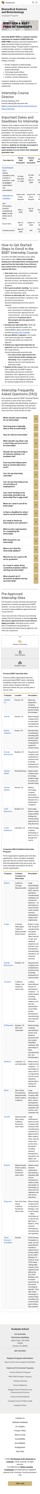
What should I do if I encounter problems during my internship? (15, 578)
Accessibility (20, 1439)
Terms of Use (20, 1435)
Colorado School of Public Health (20, 1401)
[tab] (20, 641)
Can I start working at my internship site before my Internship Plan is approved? (15, 495)
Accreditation (20, 1443)
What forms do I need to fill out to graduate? (15, 558)
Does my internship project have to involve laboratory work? (15, 464)
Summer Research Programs (20, 1372)
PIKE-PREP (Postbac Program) (20, 1377)
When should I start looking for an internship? (15, 419)
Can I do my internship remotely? (13, 474)
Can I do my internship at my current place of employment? (15, 484)
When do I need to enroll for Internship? (15, 504)
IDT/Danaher (8, 1025)
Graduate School (20, 1405)
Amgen (6, 924)
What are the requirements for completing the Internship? (15, 531)
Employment (20, 1447)
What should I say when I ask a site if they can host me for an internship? (15, 443)
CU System (20, 1426)
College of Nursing (20, 1381)
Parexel (7, 1165)
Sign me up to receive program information (20, 1362)
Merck (6, 1090)
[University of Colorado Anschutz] (8, 2)
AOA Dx (7, 716)
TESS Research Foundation (8, 1240)
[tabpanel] (20, 990)
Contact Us (20, 1418)
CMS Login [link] (20, 1483)
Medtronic (7, 1061)
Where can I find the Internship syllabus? (12, 549)
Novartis (7, 1117)
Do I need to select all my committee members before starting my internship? (15, 567)
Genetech (7, 982)
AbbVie (6, 883)
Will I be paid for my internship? (11, 541)
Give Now (20, 1451)
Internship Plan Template (21, 332)
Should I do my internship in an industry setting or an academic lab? (15, 454)
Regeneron (8, 1201)
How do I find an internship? (15, 435)
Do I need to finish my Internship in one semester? (15, 522)
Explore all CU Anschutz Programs (20, 1368)
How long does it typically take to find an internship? (14, 427)
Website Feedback (20, 1422)
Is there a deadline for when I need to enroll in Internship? (15, 513)
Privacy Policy (20, 1431)
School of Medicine (20, 1385)
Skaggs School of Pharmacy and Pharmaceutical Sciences (20, 1391)
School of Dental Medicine (20, 1397)
